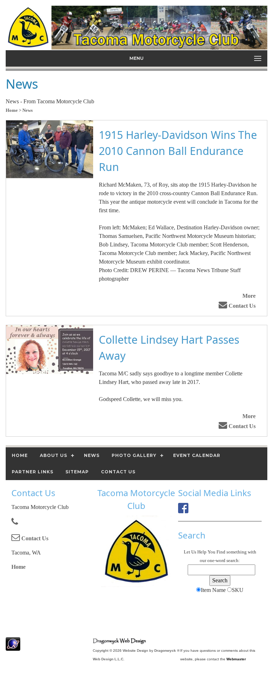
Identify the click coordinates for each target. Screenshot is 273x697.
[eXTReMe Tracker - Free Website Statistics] (13, 647)
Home (18, 567)
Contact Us (241, 306)
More (249, 296)
